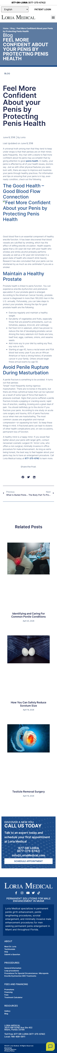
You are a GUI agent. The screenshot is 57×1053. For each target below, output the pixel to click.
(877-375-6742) (29, 2)
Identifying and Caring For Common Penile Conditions (28, 615)
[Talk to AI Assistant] (50, 1046)
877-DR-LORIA (28, 848)
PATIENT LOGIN (42, 9)
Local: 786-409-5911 (14, 1036)
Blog (12, 28)
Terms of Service (10, 1049)
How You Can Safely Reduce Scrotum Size (28, 704)
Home (5, 28)
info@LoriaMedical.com (28, 855)
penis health (32, 161)
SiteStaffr (52, 1051)
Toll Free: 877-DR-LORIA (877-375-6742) (24, 1034)
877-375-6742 (32, 458)
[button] (53, 17)
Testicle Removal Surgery (28, 791)
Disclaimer (8, 1048)
